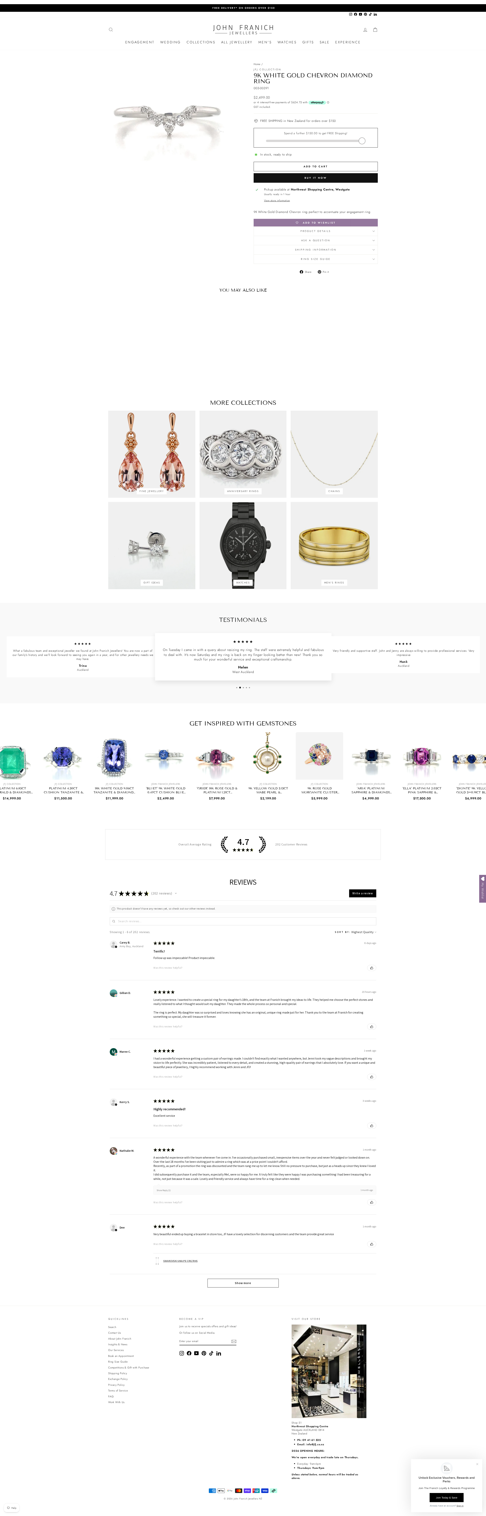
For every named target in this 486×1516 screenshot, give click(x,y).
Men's (265, 42)
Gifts (308, 42)
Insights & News (117, 1344)
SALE (325, 42)
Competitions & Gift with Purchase (128, 1367)
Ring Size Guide (316, 259)
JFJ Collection (267, 69)
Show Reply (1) (164, 1190)
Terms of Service (118, 1390)
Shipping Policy (117, 1373)
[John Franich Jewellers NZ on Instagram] (181, 1353)
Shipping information (316, 250)
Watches (287, 42)
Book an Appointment (121, 1356)
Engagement (140, 42)
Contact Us (114, 1333)
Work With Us (116, 1402)
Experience (348, 42)
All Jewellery (237, 42)
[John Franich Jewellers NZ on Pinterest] (204, 1353)
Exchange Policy (118, 1379)
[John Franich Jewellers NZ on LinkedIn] (218, 1353)
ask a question (315, 240)
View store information (277, 200)
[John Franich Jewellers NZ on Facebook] (189, 1353)
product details (316, 231)
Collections (201, 42)
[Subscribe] (233, 1341)
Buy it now (316, 178)
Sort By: (343, 932)
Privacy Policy (116, 1385)
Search (112, 1327)
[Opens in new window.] (116, 995)
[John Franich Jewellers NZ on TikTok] (211, 1353)
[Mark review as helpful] (371, 968)
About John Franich (119, 1339)
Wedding (170, 42)
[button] (176, 893)
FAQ (111, 1396)
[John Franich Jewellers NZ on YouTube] (196, 1353)
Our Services (116, 1350)
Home (257, 64)
